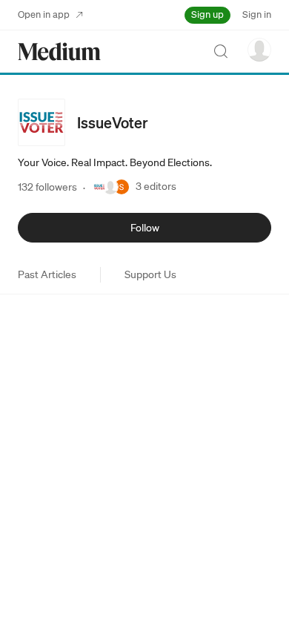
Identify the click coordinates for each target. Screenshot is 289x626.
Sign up (207, 14)
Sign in (256, 14)
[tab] (47, 274)
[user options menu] (259, 50)
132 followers (47, 187)
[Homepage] (59, 51)
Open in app (44, 14)
